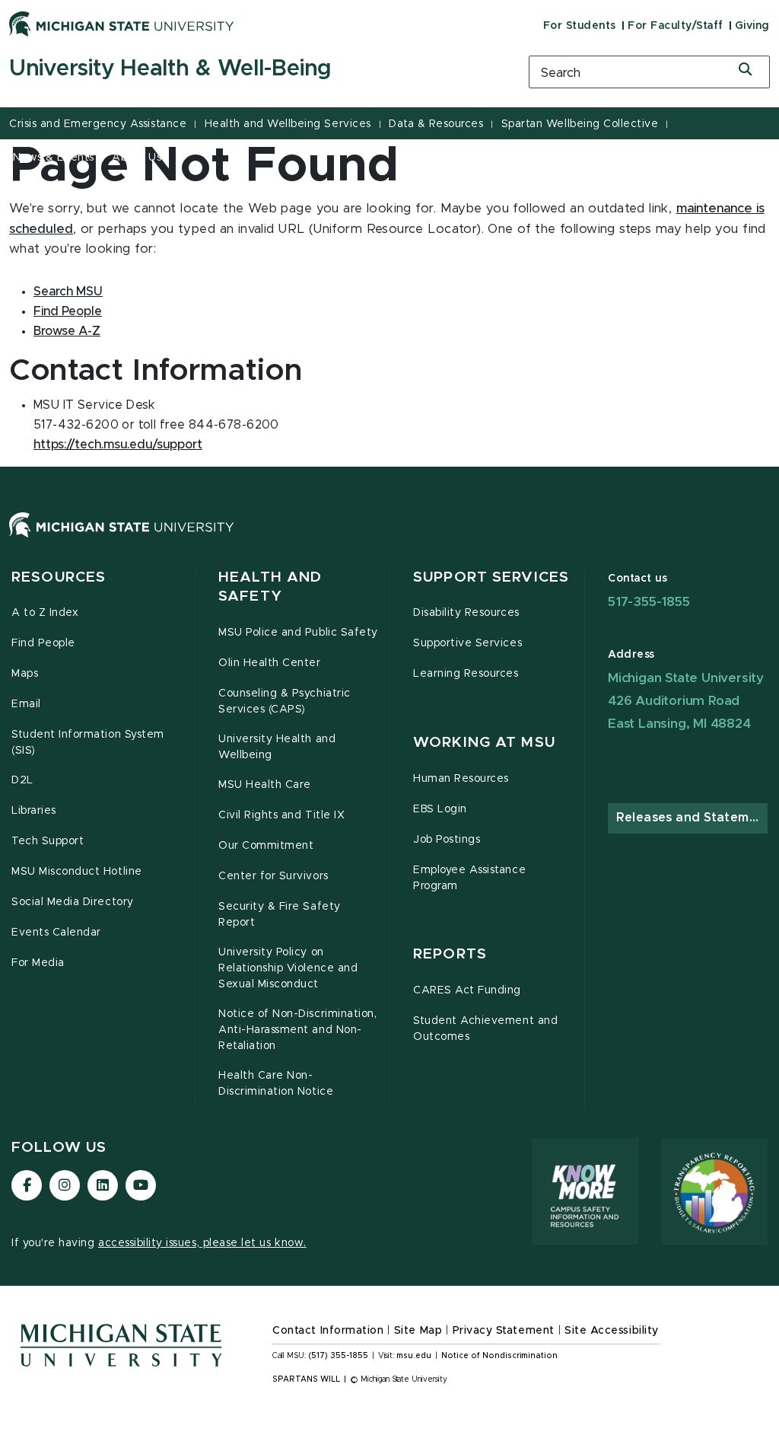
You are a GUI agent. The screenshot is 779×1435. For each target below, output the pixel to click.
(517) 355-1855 (338, 1356)
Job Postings (446, 839)
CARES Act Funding (467, 990)
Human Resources (461, 778)
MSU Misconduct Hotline (76, 871)
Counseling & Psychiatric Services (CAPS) (284, 701)
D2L (22, 780)
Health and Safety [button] (270, 587)
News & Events (53, 157)
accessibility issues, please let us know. (202, 1243)
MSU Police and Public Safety (298, 632)
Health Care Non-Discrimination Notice (275, 1083)
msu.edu (413, 1356)
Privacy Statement (504, 1330)
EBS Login (440, 809)
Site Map (418, 1330)
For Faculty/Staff (675, 26)
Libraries (33, 810)
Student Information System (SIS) (87, 742)
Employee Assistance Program (469, 878)
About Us (136, 157)
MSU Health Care (264, 785)
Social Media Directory (72, 902)
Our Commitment (265, 845)
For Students (579, 26)
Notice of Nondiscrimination (499, 1356)
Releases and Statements (692, 818)
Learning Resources (466, 673)
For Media (38, 963)
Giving (752, 26)
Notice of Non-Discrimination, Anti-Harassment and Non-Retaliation (297, 1030)
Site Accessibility (611, 1330)
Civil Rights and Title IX (281, 815)
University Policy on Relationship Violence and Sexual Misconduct (288, 968)
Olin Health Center (269, 663)
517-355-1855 (649, 601)
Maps (24, 673)
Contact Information (327, 1330)
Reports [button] (450, 954)
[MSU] (389, 540)
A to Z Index (44, 612)
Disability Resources (466, 612)
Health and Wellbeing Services (288, 124)
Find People (43, 643)
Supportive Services (467, 643)
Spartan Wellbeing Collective (580, 124)
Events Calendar (56, 932)
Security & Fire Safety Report (279, 914)
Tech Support (47, 841)
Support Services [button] (491, 577)
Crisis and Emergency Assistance (97, 124)
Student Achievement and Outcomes (485, 1029)
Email (26, 704)
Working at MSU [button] (484, 742)
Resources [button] (58, 577)
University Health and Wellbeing (276, 747)
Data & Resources (436, 124)
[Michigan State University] (121, 24)
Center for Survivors (273, 876)
